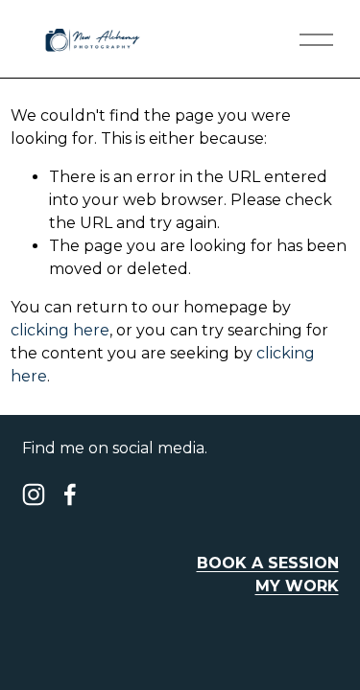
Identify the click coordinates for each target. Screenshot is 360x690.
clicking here (60, 330)
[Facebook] (70, 494)
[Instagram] (33, 494)
